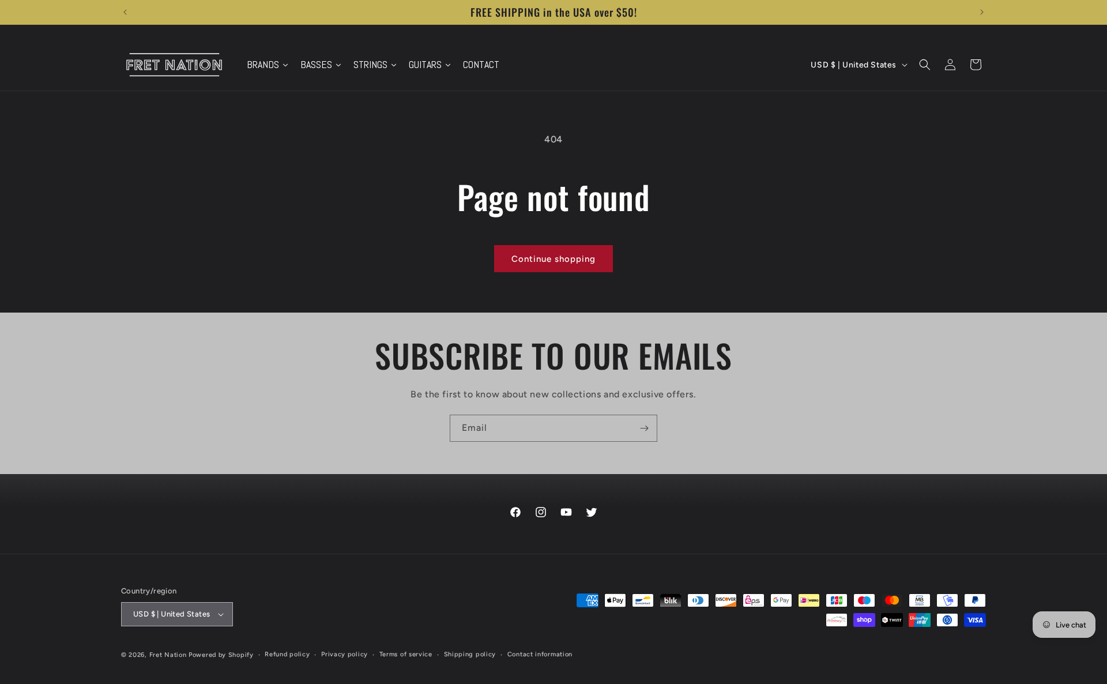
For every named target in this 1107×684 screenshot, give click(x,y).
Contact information (540, 654)
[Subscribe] (644, 428)
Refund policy (287, 654)
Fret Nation (168, 655)
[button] (924, 64)
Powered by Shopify (221, 655)
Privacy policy (344, 654)
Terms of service (405, 654)
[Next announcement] (982, 12)
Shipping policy (470, 654)
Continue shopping (553, 259)
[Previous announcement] (125, 12)
